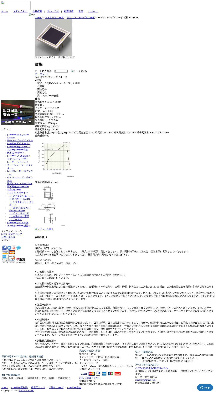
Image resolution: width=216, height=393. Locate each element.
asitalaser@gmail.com (145, 380)
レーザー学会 (74, 387)
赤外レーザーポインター (20, 140)
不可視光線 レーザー (18, 186)
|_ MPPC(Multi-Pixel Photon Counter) (19, 209)
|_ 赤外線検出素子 (19, 216)
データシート (42, 74)
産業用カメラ (38, 387)
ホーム (4, 11)
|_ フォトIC (15, 219)
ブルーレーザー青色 (17, 149)
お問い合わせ (20, 11)
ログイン (93, 11)
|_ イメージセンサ (19, 213)
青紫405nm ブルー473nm (19, 183)
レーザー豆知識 (19, 387)
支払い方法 (53, 11)
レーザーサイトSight (17, 222)
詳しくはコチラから (90, 378)
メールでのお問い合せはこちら (151, 367)
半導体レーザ (14, 189)
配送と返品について (11, 234)
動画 (81, 11)
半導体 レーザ (56, 387)
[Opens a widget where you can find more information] (205, 388)
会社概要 (37, 11)
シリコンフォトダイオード (81, 17)
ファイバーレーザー (17, 159)
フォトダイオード (54, 17)
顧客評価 (68, 11)
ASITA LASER (26, 390)
